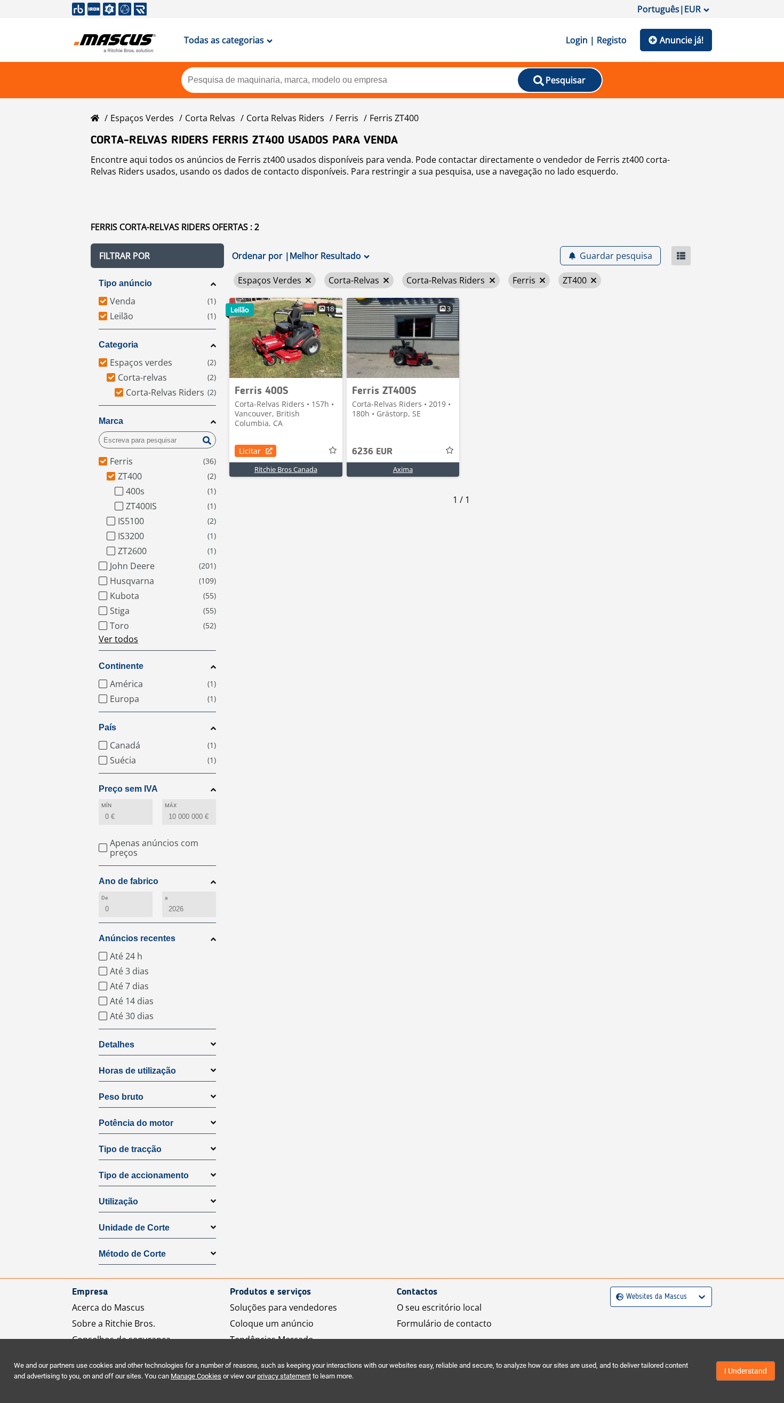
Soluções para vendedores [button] (283, 1307)
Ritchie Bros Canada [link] (285, 469)
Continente (121, 666)
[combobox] (617, 1297)
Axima (403, 469)
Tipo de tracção (130, 1149)
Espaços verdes (142, 118)
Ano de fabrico (128, 881)
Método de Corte (132, 1253)
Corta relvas (210, 118)
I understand (745, 1371)
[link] (285, 338)
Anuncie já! (681, 40)
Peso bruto (121, 1096)
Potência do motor (136, 1123)
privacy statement (284, 1376)
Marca (111, 420)
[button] (157, 255)
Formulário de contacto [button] (444, 1323)
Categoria (118, 344)
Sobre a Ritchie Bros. (113, 1323)
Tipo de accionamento (144, 1175)
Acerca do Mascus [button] (108, 1307)
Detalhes (116, 1044)
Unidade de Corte (134, 1227)
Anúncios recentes (137, 938)
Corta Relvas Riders (285, 118)
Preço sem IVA (128, 788)
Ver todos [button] (118, 639)
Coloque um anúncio (272, 1323)
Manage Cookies (196, 1376)
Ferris (346, 118)
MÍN (106, 805)
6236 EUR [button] (372, 451)
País (107, 727)
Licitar (250, 451)
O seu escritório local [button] (439, 1307)
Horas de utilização (137, 1070)
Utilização (118, 1201)
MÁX (171, 805)
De (104, 898)
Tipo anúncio (125, 283)
